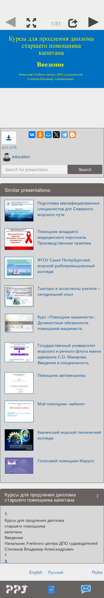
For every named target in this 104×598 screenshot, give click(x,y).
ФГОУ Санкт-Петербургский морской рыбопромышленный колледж (66, 265)
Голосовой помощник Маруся (66, 460)
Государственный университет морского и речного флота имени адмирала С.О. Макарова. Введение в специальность (69, 353)
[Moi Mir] (48, 134)
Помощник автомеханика (62, 375)
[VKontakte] (32, 134)
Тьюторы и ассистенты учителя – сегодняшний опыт (69, 291)
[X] (56, 134)
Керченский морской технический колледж (69, 435)
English (35, 572)
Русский (55, 572)
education (21, 156)
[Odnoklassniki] (40, 134)
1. (6, 513)
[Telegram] (64, 134)
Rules (97, 572)
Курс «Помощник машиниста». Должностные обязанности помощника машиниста (67, 322)
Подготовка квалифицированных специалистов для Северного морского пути (69, 208)
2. (6, 561)
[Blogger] (72, 134)
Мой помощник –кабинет (61, 403)
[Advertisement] (52, 7)
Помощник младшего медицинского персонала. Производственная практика (64, 237)
